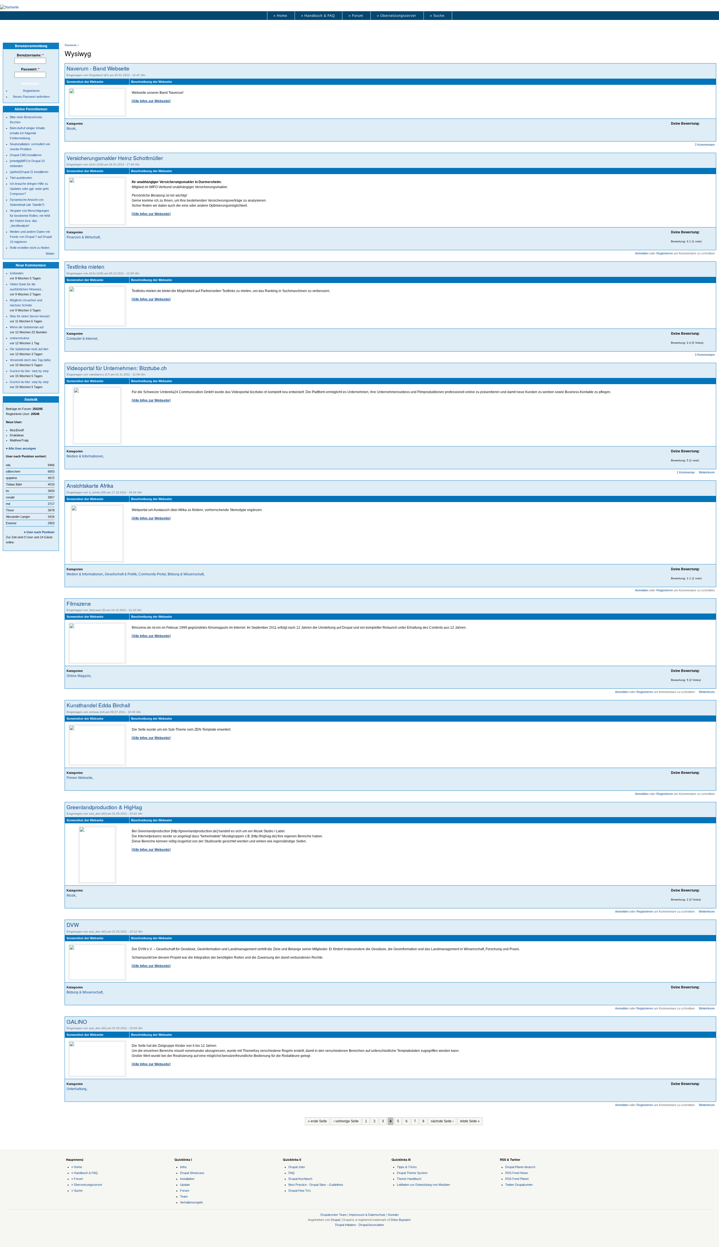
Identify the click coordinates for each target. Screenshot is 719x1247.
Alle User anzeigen (22, 448)
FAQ (291, 1173)
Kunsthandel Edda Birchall (98, 705)
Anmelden (642, 253)
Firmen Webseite (79, 778)
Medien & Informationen (85, 456)
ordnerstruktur (19, 338)
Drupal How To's (299, 1190)
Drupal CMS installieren (26, 155)
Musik (71, 129)
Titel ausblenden (21, 177)
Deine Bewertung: (685, 124)
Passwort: (30, 69)
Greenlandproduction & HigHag (104, 807)
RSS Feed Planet (517, 1178)
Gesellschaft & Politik (121, 574)
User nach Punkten (40, 532)
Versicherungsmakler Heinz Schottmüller (115, 157)
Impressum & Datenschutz (367, 1214)
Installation (187, 1178)
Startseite (71, 45)
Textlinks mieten (85, 266)
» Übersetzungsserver (396, 16)
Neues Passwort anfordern (31, 96)
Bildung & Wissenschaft (186, 574)
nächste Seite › (442, 1121)
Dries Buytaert (400, 1219)
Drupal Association (371, 1225)
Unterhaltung (77, 1089)
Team (184, 1196)
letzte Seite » (470, 1121)
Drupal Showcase (192, 1173)
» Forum (356, 16)
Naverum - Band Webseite (98, 68)
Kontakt (393, 1214)
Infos (183, 1167)
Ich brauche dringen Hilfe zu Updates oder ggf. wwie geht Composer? (29, 188)
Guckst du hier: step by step (29, 371)
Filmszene (79, 603)
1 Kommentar (686, 472)
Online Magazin (79, 676)
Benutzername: (30, 55)
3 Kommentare (705, 354)
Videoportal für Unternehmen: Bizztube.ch (117, 367)
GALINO (77, 1021)
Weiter (50, 253)
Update (185, 1184)
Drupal (335, 1219)
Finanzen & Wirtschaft (83, 237)
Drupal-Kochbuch (300, 1178)
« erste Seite (317, 1121)
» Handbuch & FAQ (318, 16)
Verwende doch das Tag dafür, (30, 360)
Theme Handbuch (409, 1178)
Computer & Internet (82, 339)
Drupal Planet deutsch (520, 1167)
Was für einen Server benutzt (30, 316)
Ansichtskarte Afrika (90, 485)
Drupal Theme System (412, 1173)
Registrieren (664, 253)
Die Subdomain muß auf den (29, 349)
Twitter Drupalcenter (519, 1184)
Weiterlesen (707, 472)
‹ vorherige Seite (346, 1121)
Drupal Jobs (296, 1167)
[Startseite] (9, 7)
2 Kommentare (705, 144)
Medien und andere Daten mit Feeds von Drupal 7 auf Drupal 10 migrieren (31, 236)
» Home (280, 16)
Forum (184, 1190)
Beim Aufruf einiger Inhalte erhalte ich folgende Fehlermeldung (27, 133)
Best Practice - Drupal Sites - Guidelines (315, 1184)
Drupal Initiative (345, 1225)
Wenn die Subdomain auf (27, 327)
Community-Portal (152, 574)
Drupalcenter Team (333, 1214)
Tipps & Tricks (407, 1167)
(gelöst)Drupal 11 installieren (29, 172)
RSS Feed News (516, 1173)
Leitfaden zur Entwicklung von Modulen (423, 1184)
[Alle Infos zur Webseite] (151, 101)
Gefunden (16, 273)
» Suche (437, 16)
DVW (73, 924)
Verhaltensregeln (191, 1202)
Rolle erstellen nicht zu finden (29, 247)
